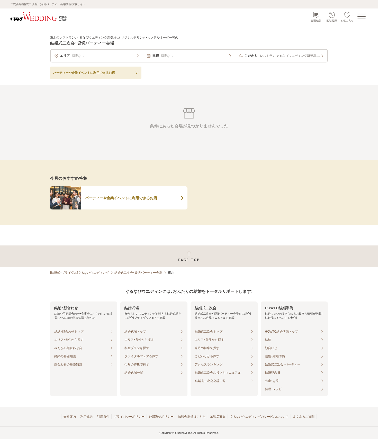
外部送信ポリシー (161, 416)
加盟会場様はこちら (192, 416)
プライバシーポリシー (129, 416)
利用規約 (86, 416)
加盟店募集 (218, 416)
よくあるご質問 (303, 416)
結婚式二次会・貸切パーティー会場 (138, 273)
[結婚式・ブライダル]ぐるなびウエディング (79, 273)
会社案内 (70, 416)
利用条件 (103, 416)
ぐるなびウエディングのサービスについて (259, 416)
